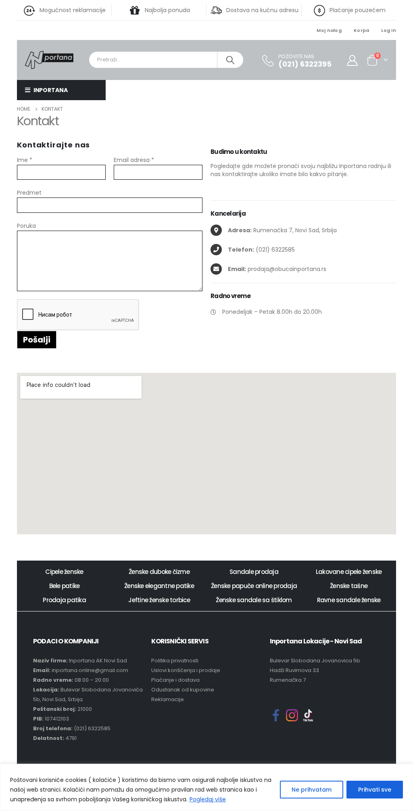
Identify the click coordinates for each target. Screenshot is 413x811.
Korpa (361, 30)
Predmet (29, 193)
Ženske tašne (348, 586)
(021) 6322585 (261, 250)
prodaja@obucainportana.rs (277, 269)
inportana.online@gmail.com (90, 670)
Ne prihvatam (312, 790)
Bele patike (64, 586)
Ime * (24, 160)
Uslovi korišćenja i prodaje (185, 670)
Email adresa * (134, 160)
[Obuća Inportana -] (49, 59)
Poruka (26, 226)
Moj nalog (329, 30)
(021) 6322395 (305, 64)
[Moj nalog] (352, 60)
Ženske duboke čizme (159, 571)
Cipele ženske (64, 571)
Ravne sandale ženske (349, 600)
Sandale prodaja (253, 571)
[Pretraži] (230, 60)
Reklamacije (167, 699)
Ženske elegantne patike (159, 586)
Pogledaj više (208, 799)
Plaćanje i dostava (175, 680)
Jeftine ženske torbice (159, 600)
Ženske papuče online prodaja (254, 586)
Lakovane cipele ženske (349, 571)
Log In (388, 30)
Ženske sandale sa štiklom (254, 600)
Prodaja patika (64, 600)
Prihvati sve (374, 790)
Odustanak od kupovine (182, 689)
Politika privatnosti (174, 660)
